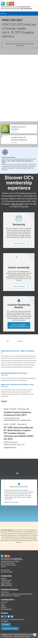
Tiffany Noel (4, 375)
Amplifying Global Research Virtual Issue (14, 373)
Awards (3, 606)
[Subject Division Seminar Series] (19, 484)
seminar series (20, 492)
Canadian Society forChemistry (18, 128)
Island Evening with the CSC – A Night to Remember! (17, 351)
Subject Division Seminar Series (19, 486)
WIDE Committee (6, 585)
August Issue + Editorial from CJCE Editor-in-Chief (17, 384)
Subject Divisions (6, 584)
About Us (4, 607)
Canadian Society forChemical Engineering (19, 138)
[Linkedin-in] (2, 616)
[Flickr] (8, 616)
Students (4, 578)
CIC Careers (4, 621)
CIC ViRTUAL (5, 592)
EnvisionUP (27, 636)
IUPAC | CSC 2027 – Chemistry (10, 596)
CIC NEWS (4, 602)
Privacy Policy (7, 636)
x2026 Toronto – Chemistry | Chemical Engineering (16, 594)
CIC (2, 353)
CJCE (2, 604)
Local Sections (5, 582)
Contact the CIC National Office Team (12, 619)
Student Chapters (6, 580)
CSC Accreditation (6, 609)
